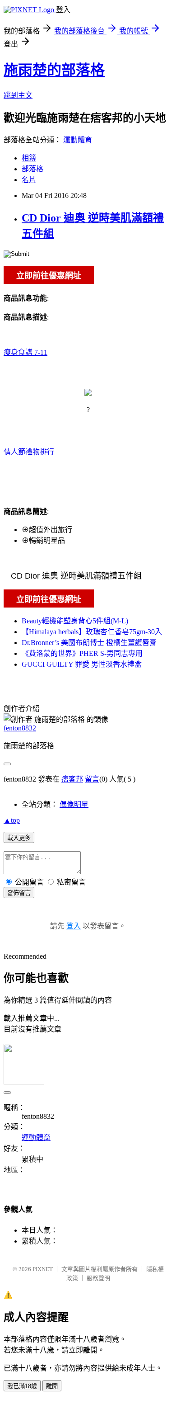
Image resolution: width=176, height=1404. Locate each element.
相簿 (29, 158)
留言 (92, 779)
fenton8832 (20, 728)
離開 (52, 1386)
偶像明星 (74, 804)
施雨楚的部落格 (54, 70)
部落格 (32, 169)
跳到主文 (18, 95)
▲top (12, 820)
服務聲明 (98, 1278)
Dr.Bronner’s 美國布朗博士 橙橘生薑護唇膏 (89, 642)
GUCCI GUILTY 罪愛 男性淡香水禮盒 (82, 664)
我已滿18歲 (22, 1386)
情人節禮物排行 (29, 452)
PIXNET (42, 1269)
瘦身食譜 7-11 (25, 352)
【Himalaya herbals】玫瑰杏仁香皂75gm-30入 (92, 632)
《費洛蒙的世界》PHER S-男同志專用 (82, 653)
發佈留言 (19, 893)
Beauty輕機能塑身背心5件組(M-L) (75, 621)
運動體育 (77, 140)
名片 (29, 180)
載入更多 (19, 837)
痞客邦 (72, 779)
